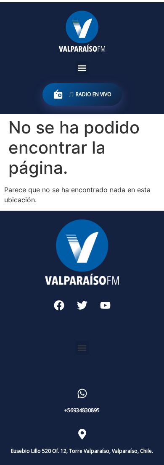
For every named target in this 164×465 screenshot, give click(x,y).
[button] (82, 68)
